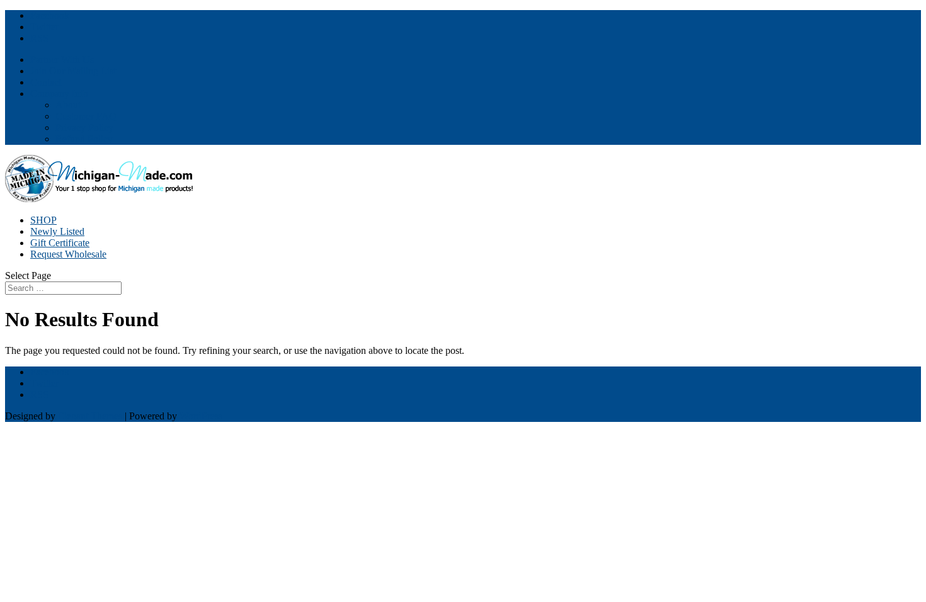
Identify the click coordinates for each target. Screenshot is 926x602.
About (68, 104)
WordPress (201, 416)
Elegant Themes (90, 416)
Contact (45, 82)
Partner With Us (62, 59)
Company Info (59, 93)
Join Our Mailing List (73, 70)
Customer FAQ (86, 116)
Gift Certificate (59, 242)
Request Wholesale (68, 254)
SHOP (43, 220)
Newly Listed (57, 231)
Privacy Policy (84, 127)
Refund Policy (84, 138)
